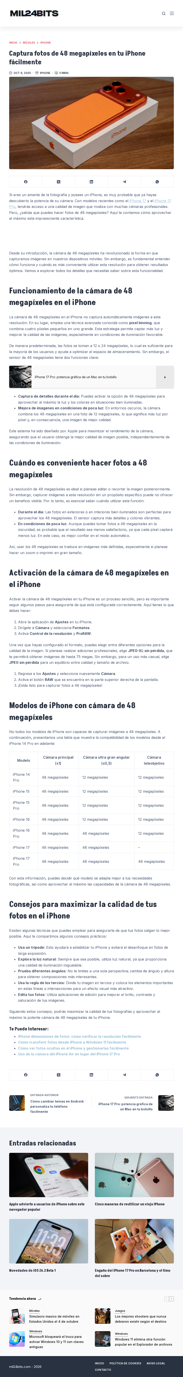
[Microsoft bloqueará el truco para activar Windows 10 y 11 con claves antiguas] (17, 1339)
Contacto (103, 1369)
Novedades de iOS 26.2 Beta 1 (32, 1270)
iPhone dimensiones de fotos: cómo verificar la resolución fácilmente (79, 1036)
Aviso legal (156, 1363)
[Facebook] (25, 181)
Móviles (34, 1310)
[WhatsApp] (157, 181)
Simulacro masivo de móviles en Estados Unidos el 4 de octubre (54, 1318)
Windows (35, 1331)
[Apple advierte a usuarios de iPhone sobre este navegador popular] (48, 1175)
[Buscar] (163, 13)
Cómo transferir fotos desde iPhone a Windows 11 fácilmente (72, 1042)
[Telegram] (124, 181)
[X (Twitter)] (58, 181)
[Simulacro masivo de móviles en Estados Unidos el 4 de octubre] (17, 1316)
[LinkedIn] (91, 181)
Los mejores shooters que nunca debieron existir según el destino (140, 1318)
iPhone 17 (137, 201)
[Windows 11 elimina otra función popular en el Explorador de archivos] (102, 1339)
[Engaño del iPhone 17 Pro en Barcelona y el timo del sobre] (134, 1241)
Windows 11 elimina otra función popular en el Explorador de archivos (143, 1341)
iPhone (45, 73)
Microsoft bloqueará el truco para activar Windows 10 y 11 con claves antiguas (56, 1342)
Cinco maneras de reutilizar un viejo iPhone (130, 1204)
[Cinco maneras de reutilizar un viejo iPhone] (134, 1175)
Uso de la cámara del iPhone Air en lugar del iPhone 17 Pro (69, 1054)
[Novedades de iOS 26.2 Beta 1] (48, 1241)
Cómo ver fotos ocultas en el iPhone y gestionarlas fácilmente (73, 1048)
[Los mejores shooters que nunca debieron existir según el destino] (102, 1316)
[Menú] (172, 13)
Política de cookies (125, 1363)
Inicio (99, 1363)
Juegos (120, 1310)
